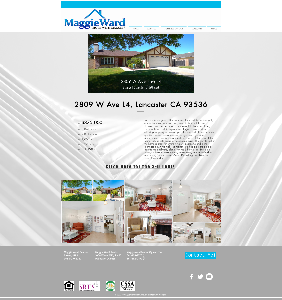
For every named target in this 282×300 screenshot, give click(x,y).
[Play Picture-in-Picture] (184, 89)
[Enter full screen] (189, 89)
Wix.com (162, 294)
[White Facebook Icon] (191, 276)
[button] (200, 255)
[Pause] (92, 89)
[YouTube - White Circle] (209, 276)
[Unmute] (98, 89)
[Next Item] (215, 211)
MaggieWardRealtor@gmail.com (144, 252)
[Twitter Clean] (200, 276)
